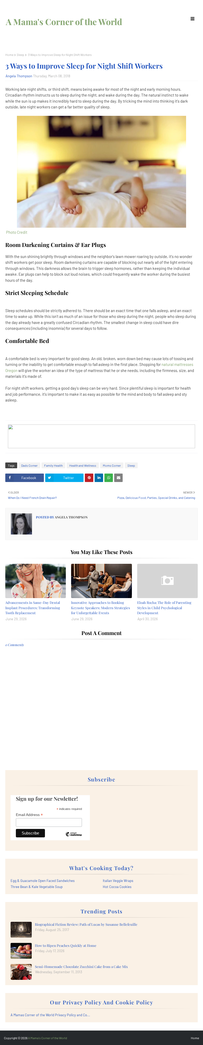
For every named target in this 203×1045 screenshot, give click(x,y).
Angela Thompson (19, 76)
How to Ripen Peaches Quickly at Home (65, 945)
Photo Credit (16, 232)
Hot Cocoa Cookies (117, 887)
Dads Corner (29, 465)
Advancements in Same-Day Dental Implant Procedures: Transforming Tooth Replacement (32, 607)
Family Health (53, 465)
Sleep (20, 54)
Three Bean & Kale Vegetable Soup (37, 887)
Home (9, 54)
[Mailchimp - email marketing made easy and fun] (73, 838)
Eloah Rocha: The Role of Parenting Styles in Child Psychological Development (164, 607)
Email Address (29, 814)
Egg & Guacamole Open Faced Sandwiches (43, 881)
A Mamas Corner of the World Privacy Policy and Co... (50, 1015)
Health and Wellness (82, 465)
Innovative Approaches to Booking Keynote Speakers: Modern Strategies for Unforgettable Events (100, 607)
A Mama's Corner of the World (64, 21)
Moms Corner (112, 465)
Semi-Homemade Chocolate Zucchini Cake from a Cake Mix (81, 966)
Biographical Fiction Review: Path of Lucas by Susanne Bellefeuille (86, 924)
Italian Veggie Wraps (118, 881)
